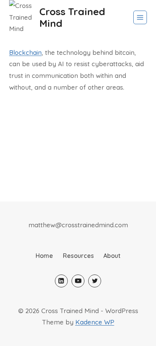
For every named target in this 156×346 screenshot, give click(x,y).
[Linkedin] (61, 281)
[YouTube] (78, 281)
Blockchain (25, 52)
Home (44, 255)
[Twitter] (94, 281)
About (111, 255)
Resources (78, 255)
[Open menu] (140, 17)
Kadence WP (94, 322)
